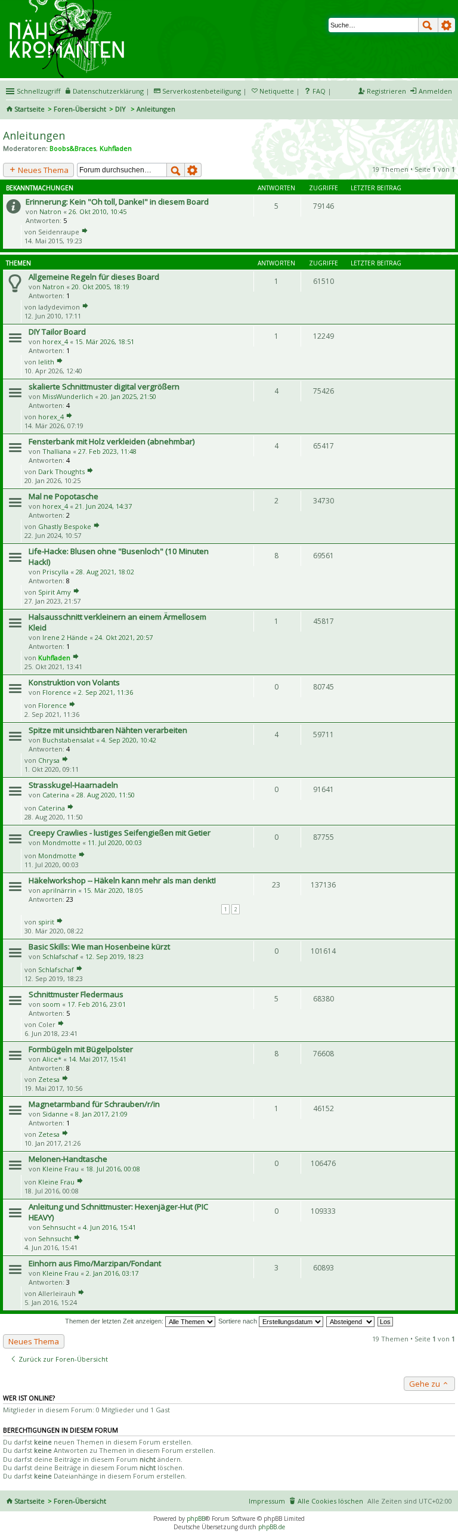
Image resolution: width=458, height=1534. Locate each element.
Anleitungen (34, 135)
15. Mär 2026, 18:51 (104, 341)
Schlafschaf (60, 956)
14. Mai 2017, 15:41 (97, 1058)
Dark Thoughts (61, 471)
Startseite (29, 108)
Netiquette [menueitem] (276, 90)
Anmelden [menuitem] (435, 90)
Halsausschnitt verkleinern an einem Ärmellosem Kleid (117, 622)
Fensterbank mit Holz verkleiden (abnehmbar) (112, 441)
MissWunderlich (67, 396)
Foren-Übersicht (80, 108)
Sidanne (55, 1113)
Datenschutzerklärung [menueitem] (108, 90)
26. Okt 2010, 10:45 (97, 211)
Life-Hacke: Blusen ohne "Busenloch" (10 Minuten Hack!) (119, 556)
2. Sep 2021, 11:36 (105, 692)
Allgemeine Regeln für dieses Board (94, 276)
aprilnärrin (59, 890)
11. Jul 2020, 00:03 (115, 842)
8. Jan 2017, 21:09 (101, 1113)
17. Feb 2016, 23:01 (96, 1004)
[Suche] (428, 25)
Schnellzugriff (38, 90)
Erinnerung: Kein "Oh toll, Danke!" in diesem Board (117, 201)
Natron (50, 211)
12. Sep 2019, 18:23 (114, 956)
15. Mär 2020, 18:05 (113, 890)
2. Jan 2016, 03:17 (112, 1273)
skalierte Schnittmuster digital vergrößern (104, 386)
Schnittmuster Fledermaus (76, 994)
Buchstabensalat (68, 739)
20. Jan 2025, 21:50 (128, 396)
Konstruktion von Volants (74, 682)
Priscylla (55, 571)
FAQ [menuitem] (319, 90)
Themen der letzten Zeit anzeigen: (115, 1321)
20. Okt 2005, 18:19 (100, 286)
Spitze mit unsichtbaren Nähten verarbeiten (108, 730)
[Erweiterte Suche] (446, 25)
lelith (46, 361)
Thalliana (56, 451)
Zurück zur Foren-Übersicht (62, 1358)
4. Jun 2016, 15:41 (109, 1227)
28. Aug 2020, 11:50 (105, 794)
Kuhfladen (116, 148)
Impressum (267, 1500)
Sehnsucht (59, 1227)
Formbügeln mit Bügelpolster (81, 1049)
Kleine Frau (60, 1168)
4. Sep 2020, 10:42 (128, 739)
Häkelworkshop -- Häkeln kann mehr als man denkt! (122, 880)
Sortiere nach (238, 1321)
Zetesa (49, 1079)
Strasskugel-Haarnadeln (73, 785)
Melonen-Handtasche (68, 1158)
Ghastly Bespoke (64, 526)
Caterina (55, 794)
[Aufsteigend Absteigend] (351, 1321)
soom (51, 1004)
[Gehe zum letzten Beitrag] (84, 231)
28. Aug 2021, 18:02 (105, 571)
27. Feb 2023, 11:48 (107, 451)
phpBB (196, 1518)
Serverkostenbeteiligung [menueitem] (201, 90)
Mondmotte (61, 842)
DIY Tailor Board (57, 331)
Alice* (51, 1058)
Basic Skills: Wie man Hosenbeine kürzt (99, 946)
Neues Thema (42, 170)
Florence (56, 692)
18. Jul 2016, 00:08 (113, 1168)
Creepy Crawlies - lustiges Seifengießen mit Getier (120, 832)
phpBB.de (271, 1527)
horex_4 (55, 341)
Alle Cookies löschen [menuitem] (330, 1500)
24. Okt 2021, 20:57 (124, 637)
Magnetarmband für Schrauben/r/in (94, 1104)
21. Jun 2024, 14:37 (103, 506)
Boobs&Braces (72, 148)
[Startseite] (68, 4)
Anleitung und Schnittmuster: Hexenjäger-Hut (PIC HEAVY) (118, 1212)
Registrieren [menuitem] (386, 90)
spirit (46, 921)
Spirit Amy (54, 591)
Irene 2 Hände (65, 637)
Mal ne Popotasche (63, 496)
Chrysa (49, 760)
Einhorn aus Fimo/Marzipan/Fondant (95, 1263)
